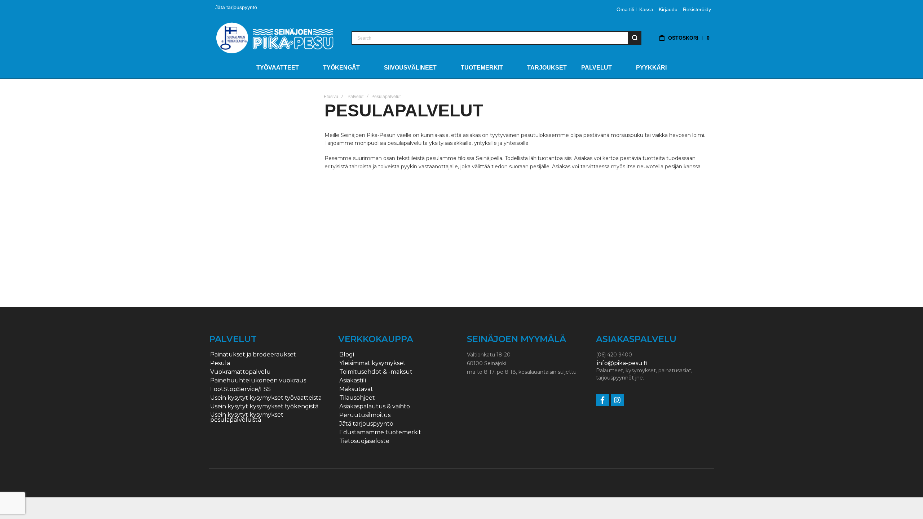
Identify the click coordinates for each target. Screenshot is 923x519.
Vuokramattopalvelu (240, 372)
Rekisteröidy (697, 9)
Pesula (220, 363)
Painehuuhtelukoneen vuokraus (258, 380)
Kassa (646, 9)
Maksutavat (356, 389)
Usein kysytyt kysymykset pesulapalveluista (246, 417)
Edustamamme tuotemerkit (380, 432)
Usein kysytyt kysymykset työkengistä (264, 406)
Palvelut (355, 96)
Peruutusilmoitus (364, 415)
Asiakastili (352, 380)
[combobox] (496, 38)
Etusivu (331, 96)
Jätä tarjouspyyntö (236, 7)
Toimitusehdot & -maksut (375, 372)
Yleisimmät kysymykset (372, 363)
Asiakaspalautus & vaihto (374, 406)
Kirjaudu (668, 9)
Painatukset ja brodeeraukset (253, 354)
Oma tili (625, 9)
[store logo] (275, 37)
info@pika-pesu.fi (622, 363)
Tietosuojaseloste (364, 441)
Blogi (346, 354)
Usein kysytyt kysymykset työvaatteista (266, 398)
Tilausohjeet (357, 398)
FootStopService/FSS (240, 389)
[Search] (634, 38)
